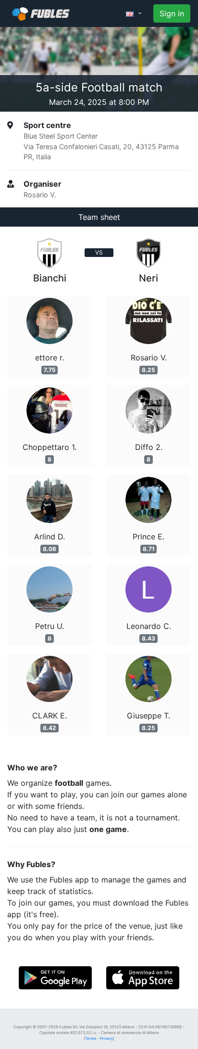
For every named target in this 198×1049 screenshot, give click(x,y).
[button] (134, 13)
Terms (90, 1038)
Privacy (106, 1038)
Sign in (172, 13)
